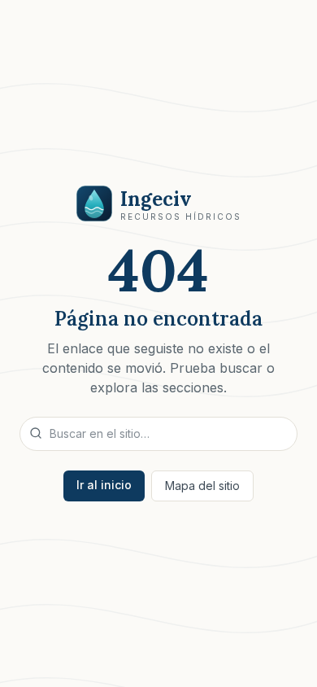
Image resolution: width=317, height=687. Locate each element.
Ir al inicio (104, 485)
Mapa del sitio (202, 485)
